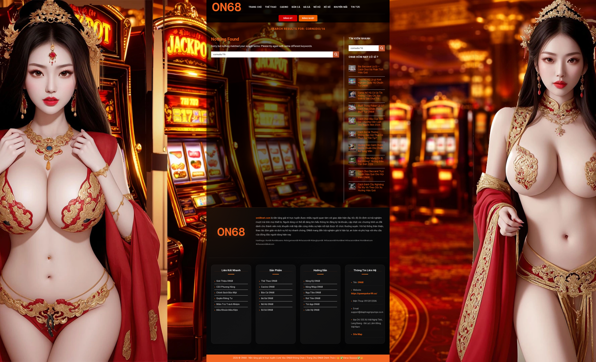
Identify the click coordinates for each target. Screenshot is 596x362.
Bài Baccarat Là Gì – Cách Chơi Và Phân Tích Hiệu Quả (370, 69)
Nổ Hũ (317, 7)
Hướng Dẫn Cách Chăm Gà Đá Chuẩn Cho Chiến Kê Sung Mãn (370, 148)
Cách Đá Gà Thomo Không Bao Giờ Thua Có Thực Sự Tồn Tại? (370, 135)
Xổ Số (327, 7)
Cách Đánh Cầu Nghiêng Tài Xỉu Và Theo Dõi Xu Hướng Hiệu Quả (371, 187)
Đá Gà (306, 7)
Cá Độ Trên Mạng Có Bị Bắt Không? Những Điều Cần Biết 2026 (371, 161)
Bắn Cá (296, 7)
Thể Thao (270, 7)
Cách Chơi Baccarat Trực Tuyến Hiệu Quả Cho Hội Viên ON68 (371, 174)
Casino (284, 7)
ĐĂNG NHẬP (308, 18)
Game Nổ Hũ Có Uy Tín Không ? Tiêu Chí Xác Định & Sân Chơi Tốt (370, 95)
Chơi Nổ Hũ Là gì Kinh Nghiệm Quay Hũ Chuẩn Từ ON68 (370, 82)
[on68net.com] (226, 7)
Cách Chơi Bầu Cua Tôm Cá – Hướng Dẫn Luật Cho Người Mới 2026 (370, 121)
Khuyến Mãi (341, 7)
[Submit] (336, 54)
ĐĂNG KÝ (287, 18)
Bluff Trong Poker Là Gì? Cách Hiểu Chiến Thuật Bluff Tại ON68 (371, 108)
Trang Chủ (255, 7)
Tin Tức (355, 7)
